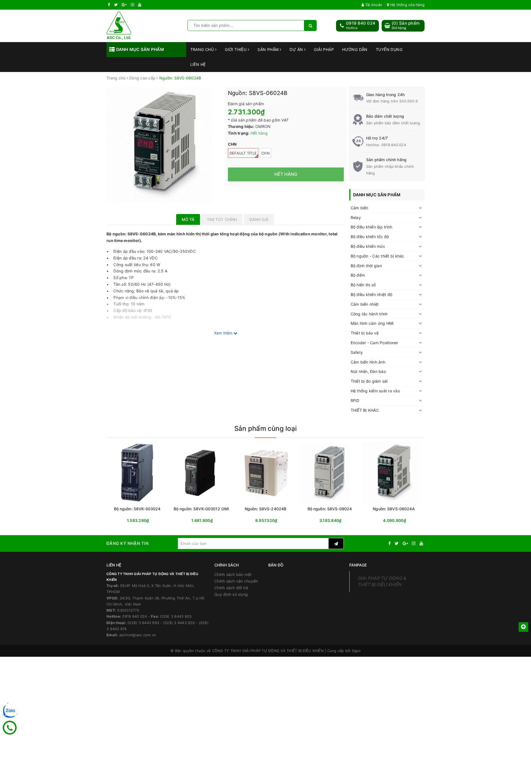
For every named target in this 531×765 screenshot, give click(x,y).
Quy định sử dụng (231, 594)
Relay (356, 217)
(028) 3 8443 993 (143, 622)
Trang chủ (202, 49)
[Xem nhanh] (166, 520)
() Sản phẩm (406, 25)
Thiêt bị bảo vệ (365, 333)
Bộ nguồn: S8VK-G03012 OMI (201, 508)
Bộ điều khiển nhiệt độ (371, 294)
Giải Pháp (324, 49)
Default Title (243, 153)
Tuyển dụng (389, 49)
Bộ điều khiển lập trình (371, 227)
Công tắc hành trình (369, 313)
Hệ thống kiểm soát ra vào (375, 390)
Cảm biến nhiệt (365, 304)
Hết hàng (211, 520)
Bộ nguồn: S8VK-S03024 (137, 508)
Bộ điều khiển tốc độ (370, 236)
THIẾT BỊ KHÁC (365, 410)
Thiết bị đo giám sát (369, 381)
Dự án (297, 49)
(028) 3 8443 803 (175, 616)
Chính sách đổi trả (231, 587)
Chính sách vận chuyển (236, 581)
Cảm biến (359, 207)
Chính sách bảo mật (233, 574)
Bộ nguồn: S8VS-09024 (330, 508)
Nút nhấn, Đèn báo (368, 371)
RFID (355, 400)
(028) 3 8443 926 (179, 622)
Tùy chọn (147, 520)
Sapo (356, 650)
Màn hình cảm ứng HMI (372, 323)
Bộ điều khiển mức (368, 246)
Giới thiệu (236, 49)
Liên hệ (198, 64)
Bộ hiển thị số (363, 284)
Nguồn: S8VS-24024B (266, 508)
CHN (265, 153)
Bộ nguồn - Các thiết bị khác (377, 256)
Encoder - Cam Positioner (374, 342)
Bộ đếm (358, 275)
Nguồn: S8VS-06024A (394, 508)
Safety (357, 352)
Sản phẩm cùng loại (265, 428)
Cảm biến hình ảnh (368, 362)
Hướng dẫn (355, 49)
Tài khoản (373, 4)
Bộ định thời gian (366, 265)
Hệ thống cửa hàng (407, 4)
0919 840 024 (360, 23)
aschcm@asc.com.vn (137, 635)
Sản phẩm (268, 49)
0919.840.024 (393, 145)
